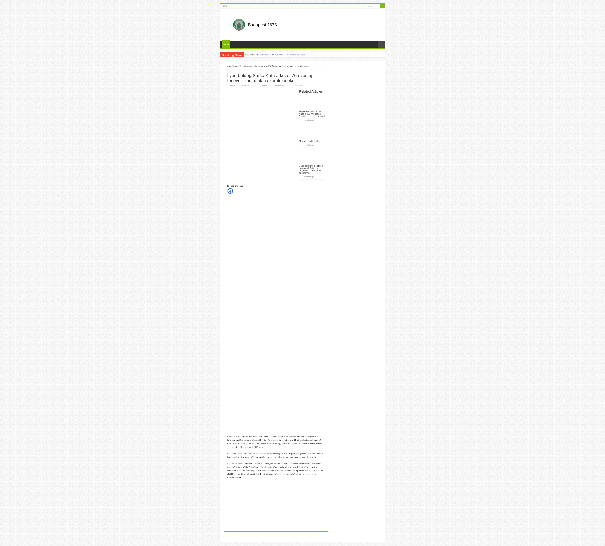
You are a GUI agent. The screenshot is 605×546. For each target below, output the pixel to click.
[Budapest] (263, 24)
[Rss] (364, 6)
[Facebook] (230, 191)
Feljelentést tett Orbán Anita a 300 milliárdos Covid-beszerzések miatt (275, 55)
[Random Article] (381, 44)
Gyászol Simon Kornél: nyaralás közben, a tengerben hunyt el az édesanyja (311, 169)
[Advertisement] (276, 505)
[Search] (382, 6)
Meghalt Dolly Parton (309, 141)
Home (224, 6)
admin (232, 86)
